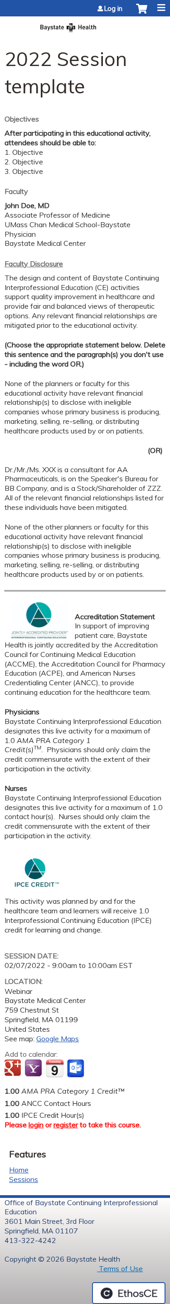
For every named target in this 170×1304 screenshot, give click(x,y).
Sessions (23, 1179)
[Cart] (141, 13)
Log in (113, 8)
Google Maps (57, 1038)
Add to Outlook (76, 1069)
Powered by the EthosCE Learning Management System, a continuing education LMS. (128, 1293)
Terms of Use (120, 1268)
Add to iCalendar (54, 1068)
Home (19, 1169)
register (65, 1124)
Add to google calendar (14, 1069)
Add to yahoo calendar (34, 1069)
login (36, 1124)
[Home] (85, 24)
